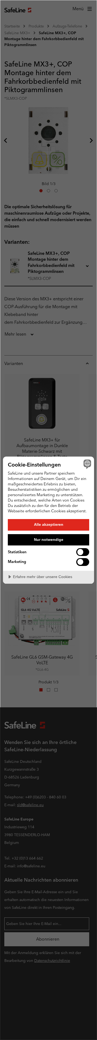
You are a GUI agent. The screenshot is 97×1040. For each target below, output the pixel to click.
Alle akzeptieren (48, 524)
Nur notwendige (48, 539)
